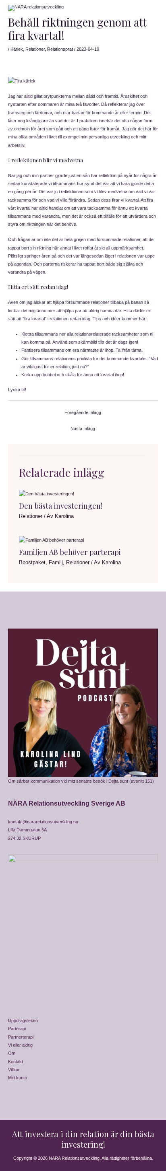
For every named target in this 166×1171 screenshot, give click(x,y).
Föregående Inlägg (82, 412)
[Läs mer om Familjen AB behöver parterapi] (51, 539)
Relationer (35, 49)
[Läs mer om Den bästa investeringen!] (46, 493)
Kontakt (15, 1061)
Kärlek (16, 49)
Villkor (14, 1069)
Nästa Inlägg (83, 428)
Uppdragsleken (23, 1020)
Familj (56, 562)
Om (11, 1053)
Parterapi (17, 1028)
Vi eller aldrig (20, 1045)
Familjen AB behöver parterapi (70, 552)
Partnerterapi (20, 1037)
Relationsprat (60, 49)
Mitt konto (17, 1077)
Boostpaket (32, 562)
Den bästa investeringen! (60, 506)
